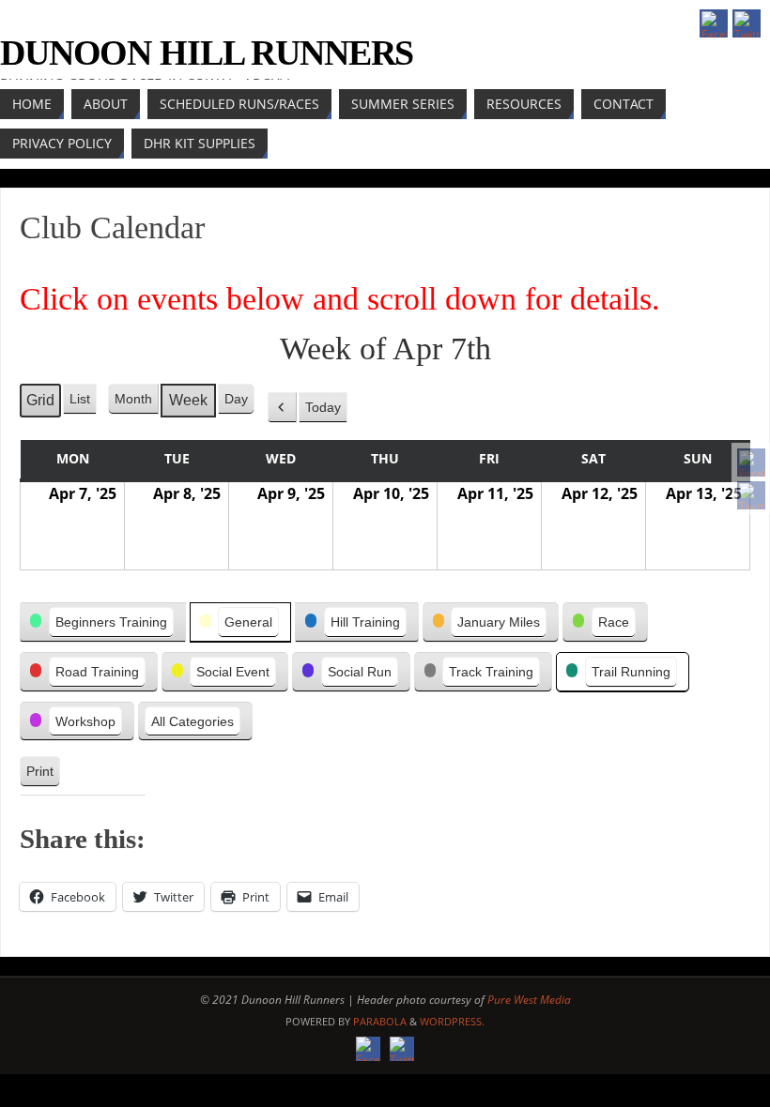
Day (236, 398)
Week (188, 400)
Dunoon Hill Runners (206, 53)
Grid (39, 404)
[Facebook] (751, 462)
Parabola (380, 1021)
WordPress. (452, 1021)
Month (133, 398)
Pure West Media (529, 1000)
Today (323, 407)
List (83, 403)
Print (39, 775)
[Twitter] (751, 495)
